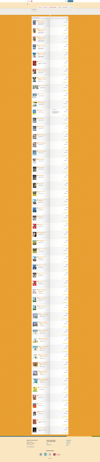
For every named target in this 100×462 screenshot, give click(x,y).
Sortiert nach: (47, 17)
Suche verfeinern (35, 11)
